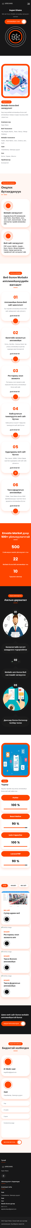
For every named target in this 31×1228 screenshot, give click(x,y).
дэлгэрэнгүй (15, 316)
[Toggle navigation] (29, 4)
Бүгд (4, 885)
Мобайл (13, 885)
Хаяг (2, 1201)
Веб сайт (23, 885)
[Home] (6, 3)
